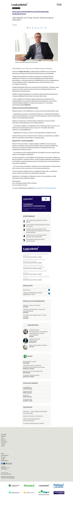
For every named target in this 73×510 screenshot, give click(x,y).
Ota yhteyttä (3, 434)
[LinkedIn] (38, 28)
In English (3, 459)
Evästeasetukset (4, 460)
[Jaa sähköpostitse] (41, 28)
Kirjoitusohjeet (4, 442)
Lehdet (2, 438)
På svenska (3, 457)
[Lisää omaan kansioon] (28, 28)
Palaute (2, 453)
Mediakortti (3, 436)
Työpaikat (3, 443)
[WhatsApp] (33, 28)
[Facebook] (30, 28)
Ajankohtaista (16, 8)
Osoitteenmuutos (4, 455)
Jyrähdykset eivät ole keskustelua (45, 188)
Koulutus (3, 445)
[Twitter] (35, 28)
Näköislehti (3, 440)
